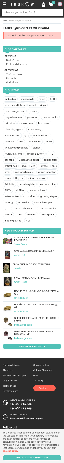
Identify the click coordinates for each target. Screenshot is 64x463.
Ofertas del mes (11, 365)
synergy (9, 202)
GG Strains (23, 202)
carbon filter (50, 160)
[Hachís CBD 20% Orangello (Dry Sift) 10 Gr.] (7, 295)
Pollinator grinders (23, 325)
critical (8, 214)
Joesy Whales (12, 135)
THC (50, 153)
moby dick (10, 99)
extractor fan (12, 196)
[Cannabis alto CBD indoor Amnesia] (7, 255)
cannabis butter (35, 153)
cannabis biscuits (24, 172)
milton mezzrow (37, 178)
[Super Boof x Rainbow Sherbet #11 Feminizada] (7, 241)
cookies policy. (10, 451)
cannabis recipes (43, 202)
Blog (5, 20)
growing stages (48, 196)
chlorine (31, 214)
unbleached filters (15, 105)
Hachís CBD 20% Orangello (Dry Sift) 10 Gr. (36, 292)
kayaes (43, 166)
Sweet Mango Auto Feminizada (32, 278)
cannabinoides (37, 190)
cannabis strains (47, 208)
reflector (9, 141)
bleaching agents (14, 129)
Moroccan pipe (47, 184)
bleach (33, 111)
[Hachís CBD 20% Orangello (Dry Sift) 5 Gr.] (7, 308)
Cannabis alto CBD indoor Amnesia (34, 251)
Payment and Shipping (15, 375)
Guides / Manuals (42, 370)
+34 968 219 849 (20, 404)
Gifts (35, 375)
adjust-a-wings (37, 105)
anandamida (27, 99)
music (42, 99)
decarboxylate (27, 184)
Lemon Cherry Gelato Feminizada (31, 264)
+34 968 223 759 (20, 408)
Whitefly (9, 184)
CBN (28, 220)
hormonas (43, 123)
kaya (24, 166)
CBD (54, 166)
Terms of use (10, 385)
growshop (32, 117)
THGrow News (14, 74)
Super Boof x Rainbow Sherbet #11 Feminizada (34, 239)
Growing (10, 56)
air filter (20, 190)
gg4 (27, 135)
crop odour (29, 196)
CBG (52, 99)
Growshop (11, 70)
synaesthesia (26, 123)
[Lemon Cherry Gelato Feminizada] (6, 268)
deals (7, 178)
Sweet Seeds (20, 244)
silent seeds (34, 141)
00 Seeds (16, 268)
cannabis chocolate (23, 208)
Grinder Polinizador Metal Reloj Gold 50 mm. (36, 319)
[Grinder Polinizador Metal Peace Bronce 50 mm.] (7, 335)
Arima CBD (19, 255)
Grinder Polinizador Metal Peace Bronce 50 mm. (33, 332)
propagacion (48, 214)
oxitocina (10, 123)
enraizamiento (41, 135)
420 (33, 166)
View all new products (32, 346)
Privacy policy (10, 391)
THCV (8, 190)
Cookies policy (41, 365)
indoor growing (13, 220)
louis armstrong (13, 153)
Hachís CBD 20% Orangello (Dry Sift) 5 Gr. (36, 306)
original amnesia (13, 117)
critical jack (11, 166)
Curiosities (12, 82)
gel (6, 208)
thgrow (19, 178)
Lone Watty (34, 129)
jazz (21, 141)
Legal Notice (10, 380)
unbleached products (16, 147)
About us (7, 370)
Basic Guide (12, 60)
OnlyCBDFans (21, 298)
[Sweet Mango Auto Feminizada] (7, 282)
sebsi (19, 214)
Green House (20, 282)
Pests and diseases (16, 64)
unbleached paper (29, 160)
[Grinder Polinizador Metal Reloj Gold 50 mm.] (7, 322)
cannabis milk (50, 117)
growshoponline (47, 172)
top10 (49, 141)
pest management (15, 111)
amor (7, 172)
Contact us (44, 388)
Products (11, 78)
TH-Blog (38, 380)
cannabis (9, 160)
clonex (36, 147)
